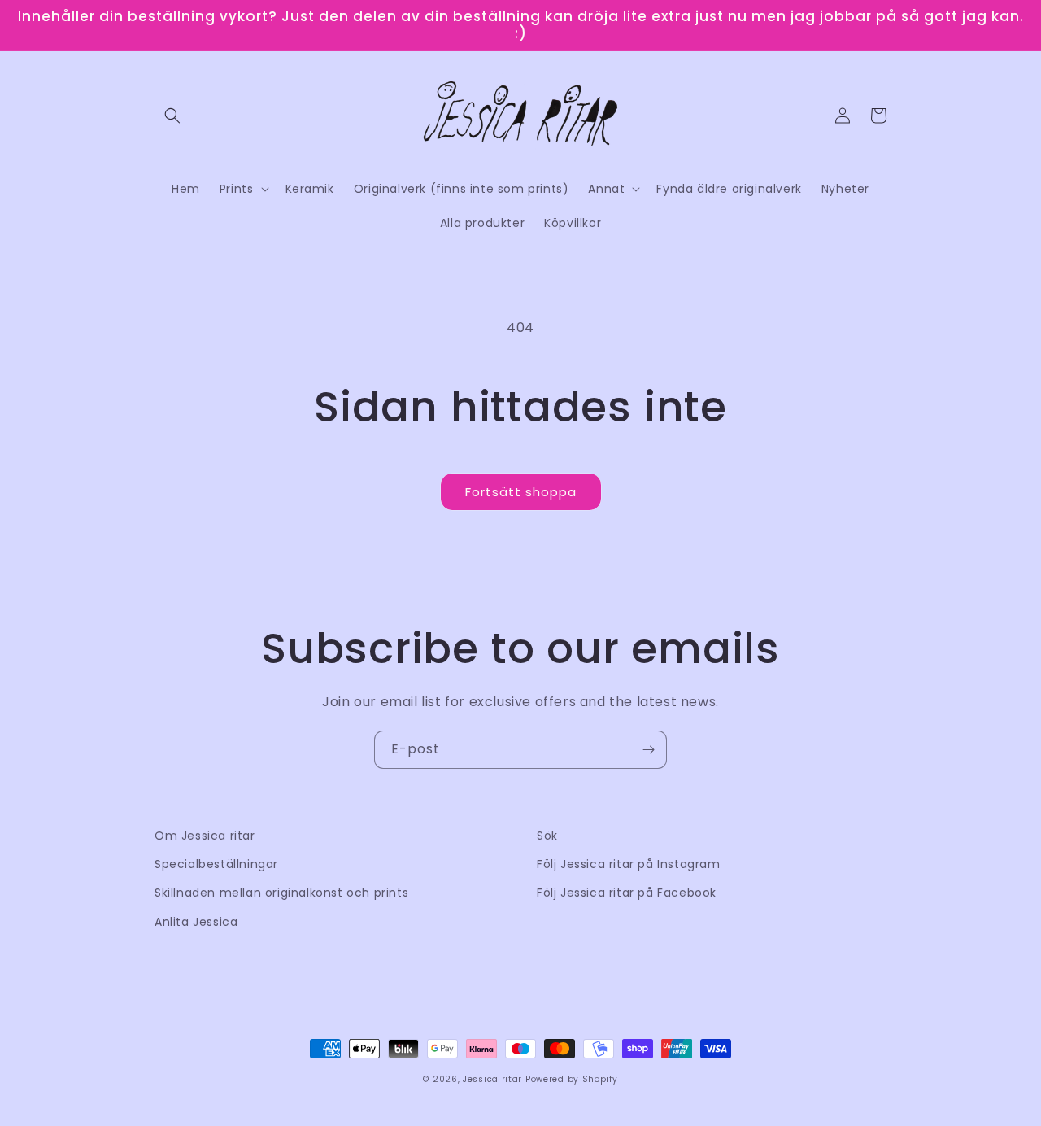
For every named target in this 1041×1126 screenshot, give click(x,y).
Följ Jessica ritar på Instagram (629, 864)
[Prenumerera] (648, 750)
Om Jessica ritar (205, 835)
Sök (547, 835)
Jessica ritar (492, 1079)
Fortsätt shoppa (521, 491)
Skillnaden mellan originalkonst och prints (281, 892)
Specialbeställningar (216, 864)
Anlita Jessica (196, 922)
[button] (172, 115)
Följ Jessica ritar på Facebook (627, 892)
